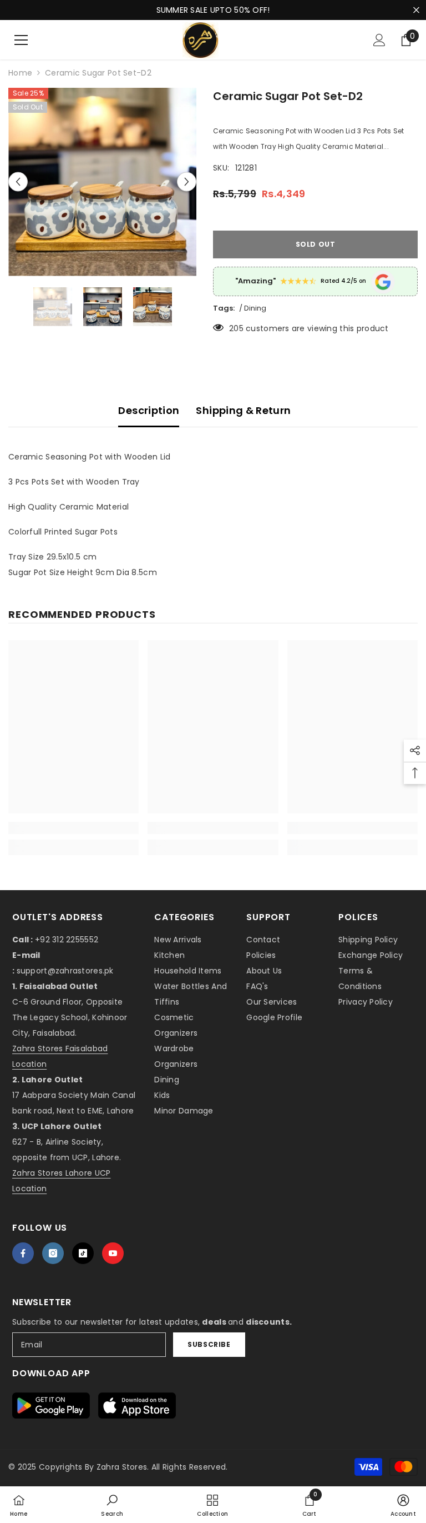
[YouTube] (113, 1253)
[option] (102, 182)
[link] (73, 828)
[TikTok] (83, 1253)
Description (148, 410)
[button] (18, 182)
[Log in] (379, 40)
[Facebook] (23, 1253)
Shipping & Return (243, 410)
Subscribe (208, 1344)
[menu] (21, 40)
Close (416, 10)
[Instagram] (53, 1253)
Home (20, 72)
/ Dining (252, 308)
